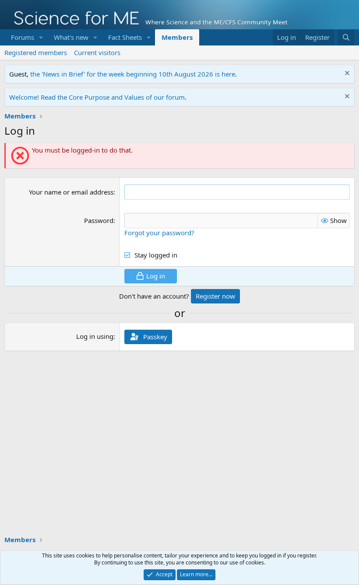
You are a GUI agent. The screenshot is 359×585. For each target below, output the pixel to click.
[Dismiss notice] (346, 74)
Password (98, 220)
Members (177, 37)
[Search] (346, 37)
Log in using (94, 336)
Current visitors (97, 52)
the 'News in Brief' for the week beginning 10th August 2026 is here (132, 74)
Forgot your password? (159, 232)
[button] (41, 37)
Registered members (35, 52)
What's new (71, 37)
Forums (22, 37)
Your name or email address (71, 192)
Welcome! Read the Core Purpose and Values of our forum (97, 97)
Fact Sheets (125, 37)
